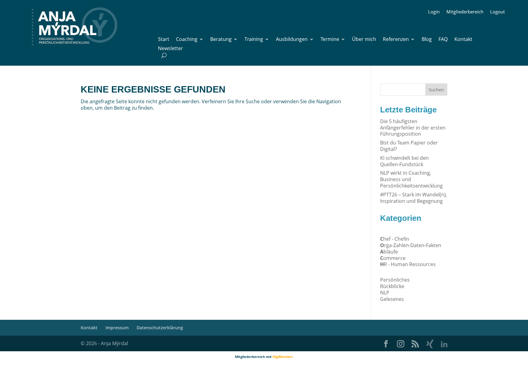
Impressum (117, 327)
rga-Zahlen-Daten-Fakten (410, 245)
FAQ (443, 39)
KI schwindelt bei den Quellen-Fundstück (404, 161)
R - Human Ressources (408, 264)
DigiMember (283, 356)
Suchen (436, 90)
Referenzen (396, 39)
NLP (384, 292)
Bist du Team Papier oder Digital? (409, 145)
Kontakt (463, 39)
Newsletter (170, 49)
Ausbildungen (292, 39)
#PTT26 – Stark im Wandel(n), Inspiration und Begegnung (413, 197)
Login (434, 12)
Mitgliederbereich (464, 12)
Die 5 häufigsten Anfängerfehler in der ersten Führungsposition (413, 127)
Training (253, 39)
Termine (330, 39)
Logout (497, 12)
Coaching (186, 39)
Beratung (221, 39)
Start (163, 39)
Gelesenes (392, 299)
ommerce (392, 258)
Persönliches (395, 279)
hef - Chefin (394, 238)
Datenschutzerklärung (160, 327)
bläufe (389, 251)
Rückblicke (392, 286)
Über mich (364, 39)
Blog (427, 39)
